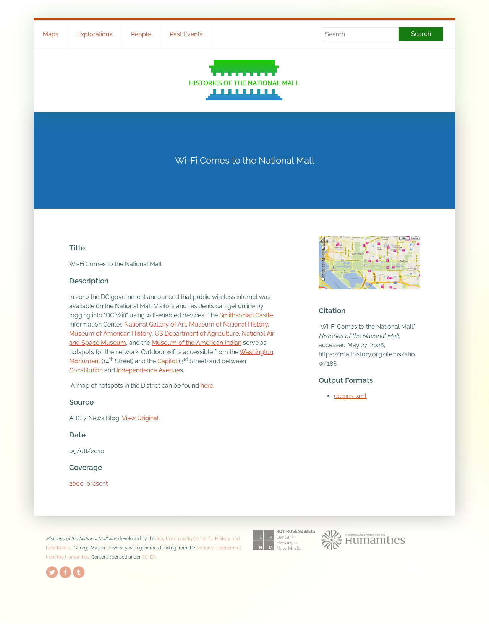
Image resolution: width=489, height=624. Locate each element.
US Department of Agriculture (197, 333)
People (141, 34)
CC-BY (148, 557)
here (207, 385)
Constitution (86, 370)
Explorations (94, 34)
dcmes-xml (350, 396)
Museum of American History (110, 333)
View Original (140, 418)
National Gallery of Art (155, 324)
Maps (50, 34)
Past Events (186, 34)
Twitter (52, 570)
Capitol (167, 361)
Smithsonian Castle (246, 315)
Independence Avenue (148, 370)
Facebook (65, 570)
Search (421, 33)
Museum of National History (228, 324)
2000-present (88, 483)
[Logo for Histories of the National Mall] (245, 80)
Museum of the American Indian (196, 342)
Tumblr (79, 570)
